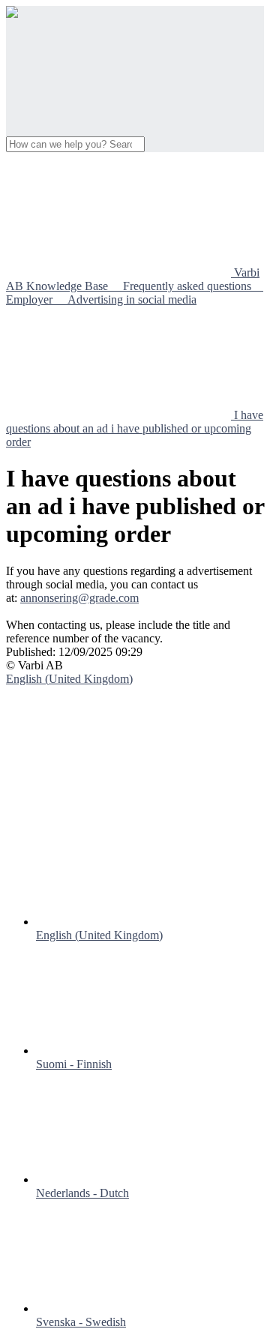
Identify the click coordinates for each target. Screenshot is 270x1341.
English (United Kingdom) (99, 935)
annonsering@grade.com (79, 597)
